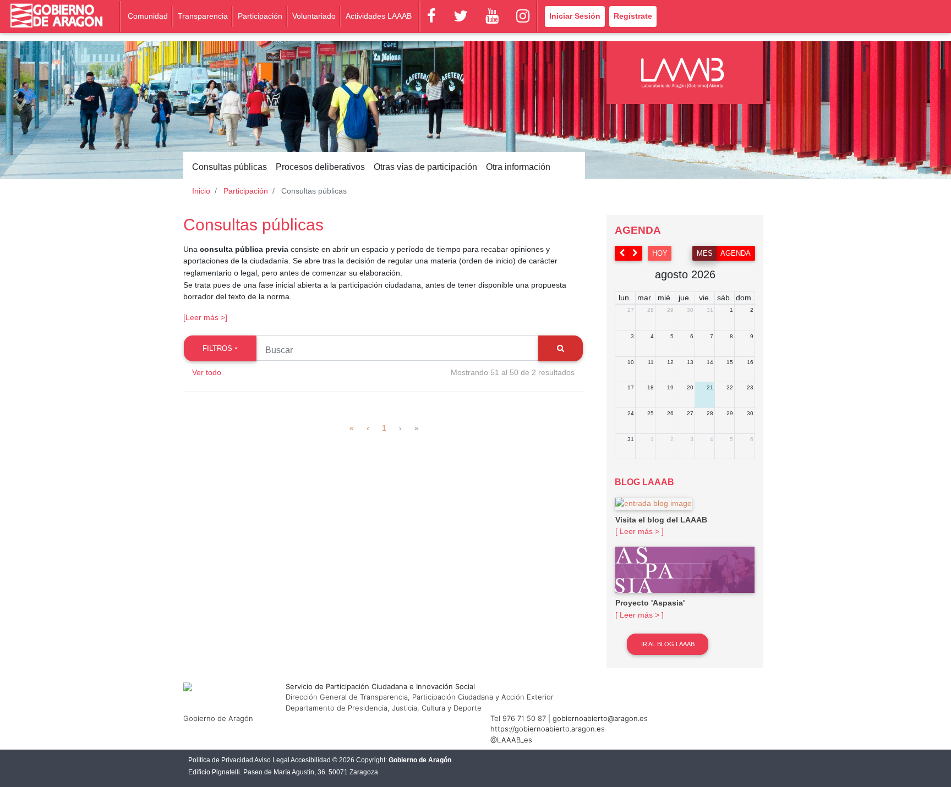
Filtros (217, 348)
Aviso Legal (271, 760)
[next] (635, 253)
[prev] (622, 253)
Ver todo (206, 372)
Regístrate (633, 16)
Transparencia (203, 16)
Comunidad (148, 16)
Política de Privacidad (220, 760)
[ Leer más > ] (639, 531)
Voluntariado (314, 16)
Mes (705, 253)
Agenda (735, 253)
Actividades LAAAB (379, 16)
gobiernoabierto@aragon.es (600, 718)
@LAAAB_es (511, 739)
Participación (260, 16)
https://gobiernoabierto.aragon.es (547, 728)
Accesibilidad (311, 760)
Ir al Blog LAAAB (668, 644)
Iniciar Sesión (574, 16)
